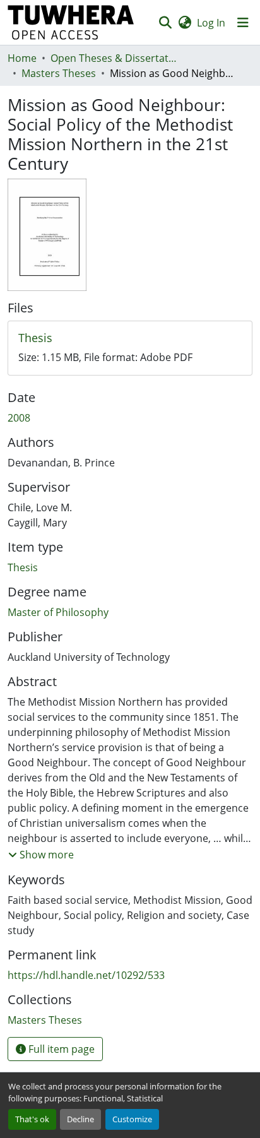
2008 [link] (19, 418)
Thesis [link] (23, 567)
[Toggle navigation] (242, 23)
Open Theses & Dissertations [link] (113, 58)
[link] (130, 338)
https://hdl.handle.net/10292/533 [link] (86, 975)
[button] (71, 22)
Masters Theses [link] (58, 73)
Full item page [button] (60, 1049)
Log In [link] (211, 23)
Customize (132, 1119)
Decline (80, 1119)
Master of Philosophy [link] (58, 612)
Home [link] (22, 58)
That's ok (32, 1119)
